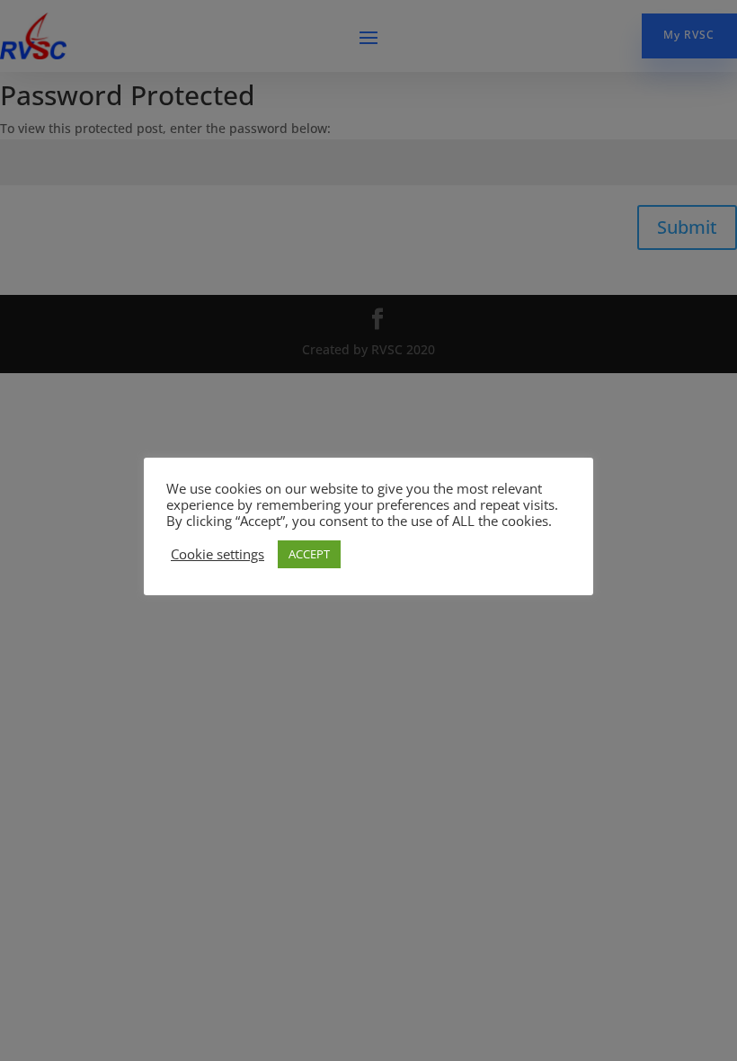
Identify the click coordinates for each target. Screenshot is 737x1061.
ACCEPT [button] (309, 554)
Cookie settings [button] (217, 554)
